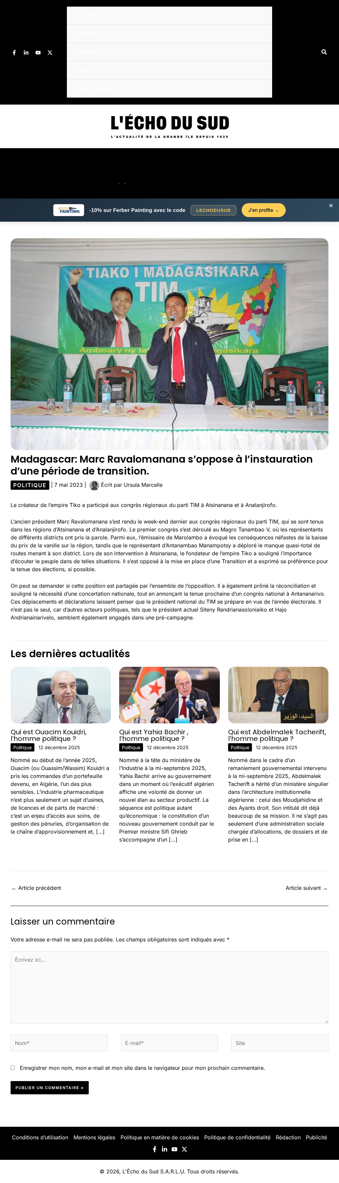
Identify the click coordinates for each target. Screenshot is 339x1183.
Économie (87, 33)
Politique (85, 51)
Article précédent (36, 888)
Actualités (87, 15)
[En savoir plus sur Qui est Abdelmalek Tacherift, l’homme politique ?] (278, 694)
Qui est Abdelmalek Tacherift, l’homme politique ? (277, 735)
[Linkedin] (26, 52)
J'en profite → (263, 210)
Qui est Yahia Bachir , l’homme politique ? (153, 735)
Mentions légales (94, 1137)
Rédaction (288, 1137)
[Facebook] (14, 52)
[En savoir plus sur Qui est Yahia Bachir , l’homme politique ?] (169, 694)
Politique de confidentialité (237, 1137)
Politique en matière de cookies (160, 1137)
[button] (324, 52)
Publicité (316, 1137)
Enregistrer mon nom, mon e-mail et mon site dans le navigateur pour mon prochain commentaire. (142, 1068)
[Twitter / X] (50, 52)
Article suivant (307, 888)
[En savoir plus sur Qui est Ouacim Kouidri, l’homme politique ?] (61, 694)
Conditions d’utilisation (40, 1137)
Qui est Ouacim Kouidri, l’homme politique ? (48, 735)
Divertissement (95, 88)
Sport (81, 70)
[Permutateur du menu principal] (325, 173)
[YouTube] (38, 52)
